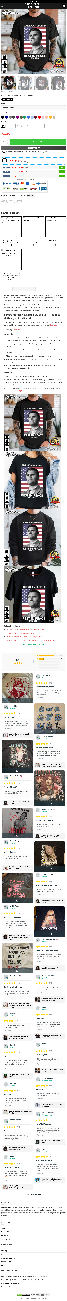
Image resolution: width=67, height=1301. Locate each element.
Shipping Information (8, 1258)
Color (3, 113)
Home (3, 92)
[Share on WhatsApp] (3, 201)
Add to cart (37, 142)
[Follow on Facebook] (28, 1)
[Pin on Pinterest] (17, 201)
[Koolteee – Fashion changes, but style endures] (33, 6)
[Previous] (4, 41)
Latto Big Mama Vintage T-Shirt (51, 968)
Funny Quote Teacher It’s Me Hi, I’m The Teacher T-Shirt (11, 242)
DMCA (3, 1265)
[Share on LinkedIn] (20, 201)
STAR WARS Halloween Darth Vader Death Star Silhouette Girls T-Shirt (11, 275)
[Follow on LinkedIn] (38, 1)
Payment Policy (6, 1262)
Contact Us (5, 1254)
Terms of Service (6, 1239)
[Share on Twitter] (10, 201)
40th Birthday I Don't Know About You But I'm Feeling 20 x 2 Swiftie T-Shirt (20, 1005)
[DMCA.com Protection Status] (23, 1294)
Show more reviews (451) (33, 1194)
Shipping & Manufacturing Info (24, 289)
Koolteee (53, 325)
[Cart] (64, 6)
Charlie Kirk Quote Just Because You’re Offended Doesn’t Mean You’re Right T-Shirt (33, 640)
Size (3, 121)
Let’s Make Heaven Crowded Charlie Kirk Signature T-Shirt (25, 630)
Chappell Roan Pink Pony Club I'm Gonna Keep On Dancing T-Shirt (19, 937)
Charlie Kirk (30, 195)
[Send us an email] (34, 1)
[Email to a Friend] (13, 201)
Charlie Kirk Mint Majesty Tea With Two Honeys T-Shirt (24, 637)
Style (3, 103)
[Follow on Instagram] (30, 1)
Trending (10, 92)
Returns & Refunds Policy (9, 1232)
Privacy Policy (5, 1235)
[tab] (6, 289)
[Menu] (2, 6)
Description (7, 289)
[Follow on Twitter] (32, 1)
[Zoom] (4, 72)
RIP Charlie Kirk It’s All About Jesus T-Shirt (20, 633)
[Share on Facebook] (6, 201)
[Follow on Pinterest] (36, 1)
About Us (4, 1228)
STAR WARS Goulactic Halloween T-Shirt (55, 242)
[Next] (62, 41)
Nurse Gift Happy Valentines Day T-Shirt (33, 242)
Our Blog (4, 1251)
